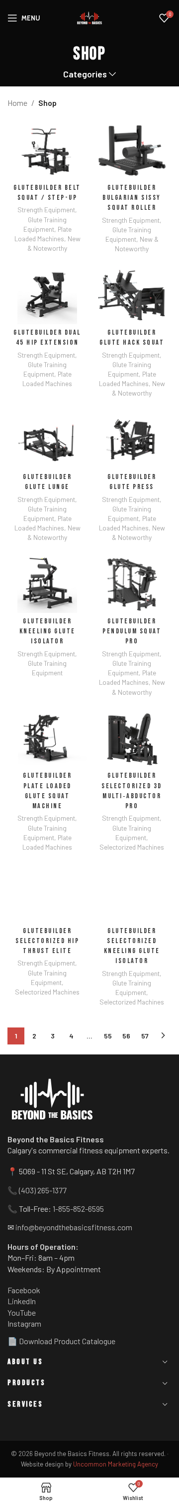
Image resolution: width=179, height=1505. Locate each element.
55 (108, 1035)
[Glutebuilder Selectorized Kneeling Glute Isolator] (132, 893)
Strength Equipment (46, 209)
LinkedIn (21, 1301)
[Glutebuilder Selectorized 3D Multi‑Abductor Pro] (132, 737)
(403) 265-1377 (43, 1190)
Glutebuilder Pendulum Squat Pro (131, 631)
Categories (85, 74)
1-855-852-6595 (78, 1208)
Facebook (23, 1290)
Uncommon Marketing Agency (115, 1464)
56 (126, 1035)
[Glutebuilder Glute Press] (132, 439)
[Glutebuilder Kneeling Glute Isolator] (47, 583)
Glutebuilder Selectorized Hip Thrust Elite (47, 941)
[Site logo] (89, 17)
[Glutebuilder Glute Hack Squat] (132, 294)
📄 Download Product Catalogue (61, 1341)
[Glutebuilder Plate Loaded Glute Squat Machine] (47, 737)
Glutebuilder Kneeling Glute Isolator (47, 631)
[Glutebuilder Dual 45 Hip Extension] (47, 294)
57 (145, 1035)
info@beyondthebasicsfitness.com (73, 1227)
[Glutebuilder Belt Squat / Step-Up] (47, 149)
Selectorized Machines (131, 847)
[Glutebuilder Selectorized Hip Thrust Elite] (47, 893)
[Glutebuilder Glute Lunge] (47, 439)
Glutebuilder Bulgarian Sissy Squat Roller (131, 197)
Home (17, 102)
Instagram (24, 1323)
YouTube (21, 1312)
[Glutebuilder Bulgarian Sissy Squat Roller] (132, 149)
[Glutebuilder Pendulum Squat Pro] (132, 583)
